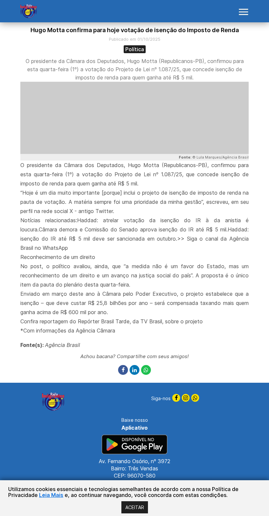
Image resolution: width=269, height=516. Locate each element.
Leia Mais (51, 495)
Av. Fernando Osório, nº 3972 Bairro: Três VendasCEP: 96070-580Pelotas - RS (134, 472)
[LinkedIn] (135, 370)
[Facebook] (124, 370)
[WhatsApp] (146, 370)
